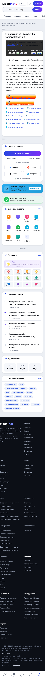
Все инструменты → (32, 618)
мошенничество (12, 404)
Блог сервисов (30, 526)
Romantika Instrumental (15, 112)
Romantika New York (33, 119)
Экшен (2, 465)
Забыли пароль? (35, 158)
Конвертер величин (31, 605)
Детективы (28, 451)
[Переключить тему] (29, 3)
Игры (27, 16)
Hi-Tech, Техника (6, 561)
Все (39, 209)
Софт (2, 498)
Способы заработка (7, 534)
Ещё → (26, 454)
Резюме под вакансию (8, 598)
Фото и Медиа (29, 513)
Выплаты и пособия (7, 571)
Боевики (27, 428)
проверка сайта (11, 400)
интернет (28, 396)
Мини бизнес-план (7, 601)
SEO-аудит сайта (6, 605)
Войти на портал (23, 153)
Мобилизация (5, 565)
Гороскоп (27, 570)
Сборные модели (30, 516)
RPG (1, 469)
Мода (2, 578)
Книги (35, 16)
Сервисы (27, 530)
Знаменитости (5, 575)
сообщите (6, 653)
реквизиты (25, 400)
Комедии (27, 434)
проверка (35, 404)
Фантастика (28, 438)
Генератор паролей (31, 601)
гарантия (25, 404)
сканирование (18, 392)
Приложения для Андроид (10, 519)
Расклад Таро (5, 608)
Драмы (27, 431)
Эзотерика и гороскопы (9, 547)
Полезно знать (5, 530)
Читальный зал (6, 544)
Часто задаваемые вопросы (16, 388)
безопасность (11, 385)
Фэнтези (27, 441)
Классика (28, 475)
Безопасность (5, 506)
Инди (2, 478)
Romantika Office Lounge (16, 123)
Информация (5, 526)
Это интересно (29, 503)
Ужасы (26, 444)
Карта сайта (4, 638)
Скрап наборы (29, 506)
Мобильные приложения (9, 516)
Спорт (2, 581)
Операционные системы (9, 503)
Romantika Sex (34, 123)
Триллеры (28, 448)
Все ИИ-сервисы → (7, 611)
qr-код (29, 392)
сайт (21, 385)
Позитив (27, 509)
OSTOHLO (16, 666)
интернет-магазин (12, 408)
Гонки (2, 485)
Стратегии (4, 472)
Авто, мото (4, 568)
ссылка (18, 396)
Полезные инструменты (9, 550)
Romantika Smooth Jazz (16, 127)
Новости (3, 557)
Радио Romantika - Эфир (16, 108)
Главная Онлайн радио (23, 98)
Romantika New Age (14, 119)
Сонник (27, 560)
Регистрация (11, 158)
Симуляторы (4, 482)
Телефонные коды (31, 564)
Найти (37, 9)
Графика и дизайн (7, 509)
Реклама (3, 631)
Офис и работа (5, 513)
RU (24, 4)
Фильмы (17, 16)
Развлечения (29, 498)
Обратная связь (6, 635)
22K (33, 53)
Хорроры (3, 488)
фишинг (9, 396)
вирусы (32, 388)
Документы (4, 540)
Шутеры (3, 475)
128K (39, 53)
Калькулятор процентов (33, 608)
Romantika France (35, 108)
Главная (7, 16)
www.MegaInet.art (8, 23)
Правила (3, 628)
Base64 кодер (29, 611)
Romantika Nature (33, 116)
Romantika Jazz (33, 112)
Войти (39, 4)
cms (7, 392)
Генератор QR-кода (31, 598)
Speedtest (28, 567)
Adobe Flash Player (14, 45)
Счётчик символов (31, 614)
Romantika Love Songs (15, 116)
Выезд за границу (7, 537)
